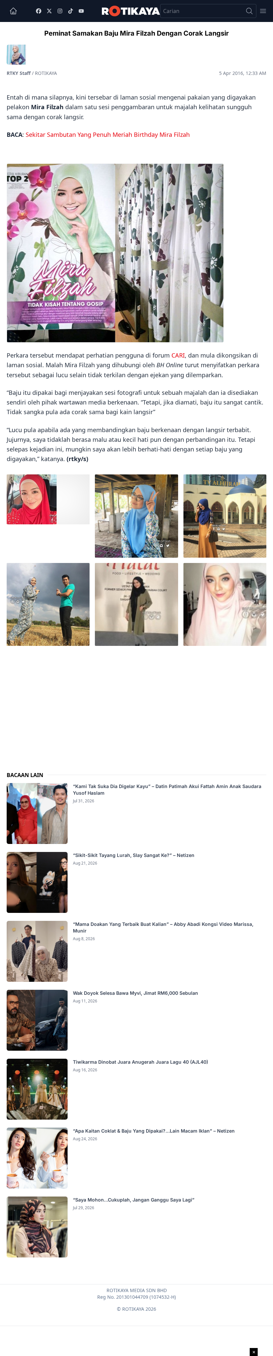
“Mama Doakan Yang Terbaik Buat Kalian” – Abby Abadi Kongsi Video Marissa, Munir (163, 927)
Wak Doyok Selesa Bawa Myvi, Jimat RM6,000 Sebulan (135, 993)
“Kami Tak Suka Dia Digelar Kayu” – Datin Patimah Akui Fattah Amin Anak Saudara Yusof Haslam (167, 789)
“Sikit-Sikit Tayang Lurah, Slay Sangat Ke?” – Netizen (134, 855)
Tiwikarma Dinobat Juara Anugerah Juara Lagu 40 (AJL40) (140, 1062)
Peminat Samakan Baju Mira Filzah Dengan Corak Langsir (136, 33)
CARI (178, 355)
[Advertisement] (136, 703)
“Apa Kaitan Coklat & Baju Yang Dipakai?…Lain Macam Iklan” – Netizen (154, 1131)
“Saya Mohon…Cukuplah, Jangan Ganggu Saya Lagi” (134, 1200)
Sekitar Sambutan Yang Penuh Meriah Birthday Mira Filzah (108, 134)
